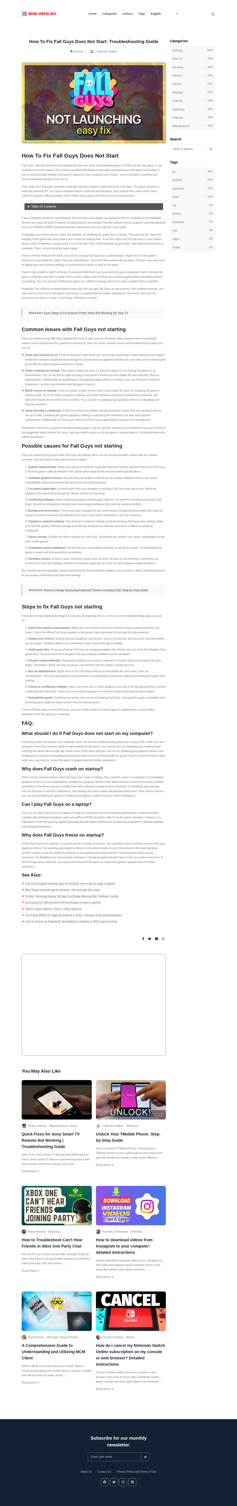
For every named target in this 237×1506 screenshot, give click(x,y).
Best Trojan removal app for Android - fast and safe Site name (62, 889)
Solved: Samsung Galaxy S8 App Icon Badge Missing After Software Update (72, 896)
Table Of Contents (43, 206)
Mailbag (193, 92)
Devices (133, 1125)
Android (137, 1231)
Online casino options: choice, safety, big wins (53, 908)
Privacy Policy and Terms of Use (136, 1471)
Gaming (78, 51)
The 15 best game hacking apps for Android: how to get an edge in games (70, 883)
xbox (193, 196)
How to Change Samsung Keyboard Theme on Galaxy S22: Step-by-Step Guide (96, 590)
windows (193, 188)
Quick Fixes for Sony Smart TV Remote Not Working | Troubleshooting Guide (51, 1140)
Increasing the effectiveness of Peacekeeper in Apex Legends (63, 902)
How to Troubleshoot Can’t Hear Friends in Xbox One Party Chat (52, 1243)
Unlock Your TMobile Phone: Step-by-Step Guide (128, 1137)
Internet (193, 75)
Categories (109, 13)
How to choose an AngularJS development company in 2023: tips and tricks (71, 921)
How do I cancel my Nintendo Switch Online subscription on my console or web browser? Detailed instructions (130, 1355)
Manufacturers (59, 1125)
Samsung (193, 109)
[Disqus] (94, 1006)
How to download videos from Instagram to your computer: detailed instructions (124, 1246)
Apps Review (70, 1337)
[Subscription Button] (145, 1456)
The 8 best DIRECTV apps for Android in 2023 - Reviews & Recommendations (73, 915)
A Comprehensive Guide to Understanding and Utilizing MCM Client (53, 1351)
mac (193, 230)
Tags (141, 13)
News (131, 1337)
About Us (86, 1471)
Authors (127, 13)
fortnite (193, 213)
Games (193, 83)
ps (193, 171)
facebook (193, 222)
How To (193, 58)
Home (92, 13)
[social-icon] (105, 1482)
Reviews (53, 1337)
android (193, 180)
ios (193, 205)
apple (193, 238)
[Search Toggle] (212, 14)
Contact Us (104, 1471)
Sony (74, 1125)
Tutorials (193, 117)
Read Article (29, 1171)
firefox (193, 247)
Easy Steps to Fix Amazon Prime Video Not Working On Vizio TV (86, 312)
